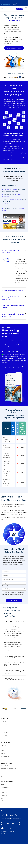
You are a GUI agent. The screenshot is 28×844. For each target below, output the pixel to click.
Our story (5, 727)
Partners (5, 729)
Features (3, 745)
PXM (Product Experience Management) (11, 759)
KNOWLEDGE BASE (6, 763)
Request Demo (20, 8)
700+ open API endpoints (10, 189)
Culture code (6, 732)
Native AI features (8, 204)
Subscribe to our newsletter (8, 774)
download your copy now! (6, 4)
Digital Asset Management (15, 199)
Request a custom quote (14, 48)
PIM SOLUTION (5, 742)
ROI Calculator (5, 750)
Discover (14, 4)
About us (3, 721)
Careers (5, 735)
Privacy (4, 596)
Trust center (6, 738)
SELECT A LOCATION (7, 781)
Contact (5, 724)
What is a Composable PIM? (8, 768)
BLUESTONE (4, 718)
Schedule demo (5, 756)
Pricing (3, 753)
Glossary (3, 776)
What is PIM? (4, 766)
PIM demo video (5, 748)
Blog (2, 771)
